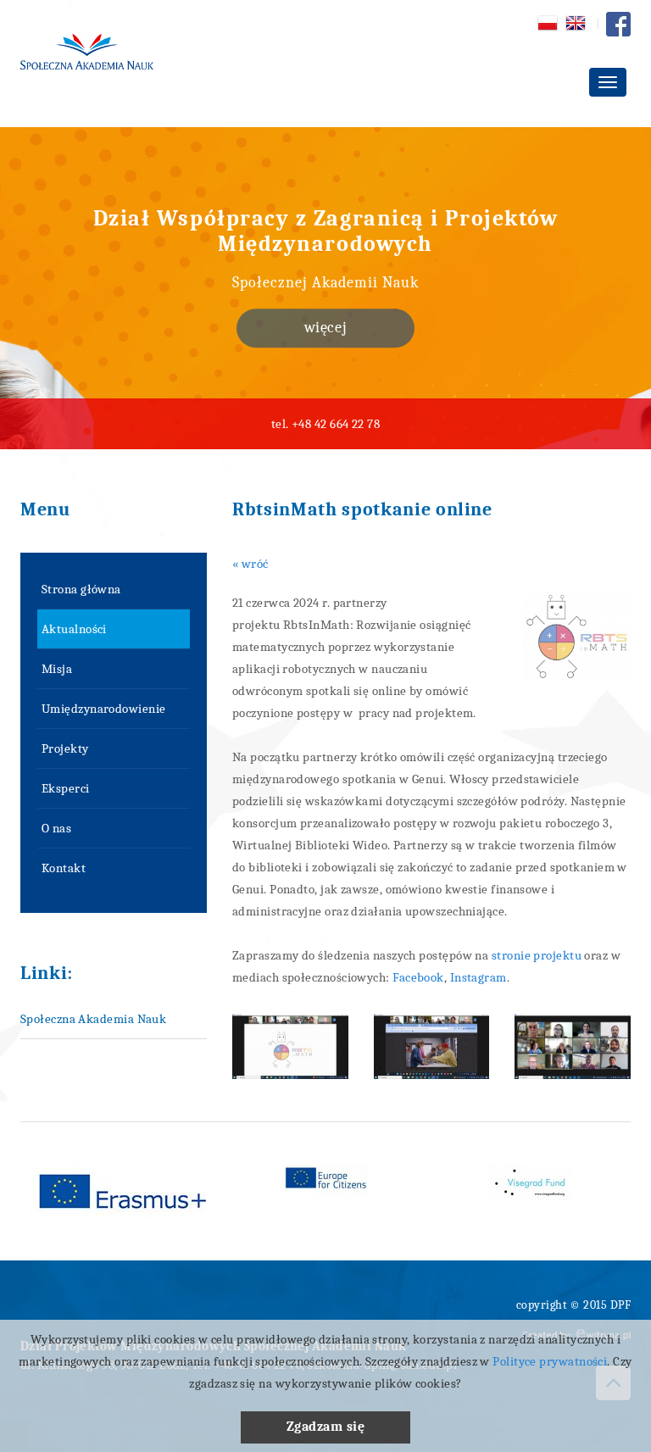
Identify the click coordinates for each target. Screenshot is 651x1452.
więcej (325, 328)
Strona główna (81, 589)
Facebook (418, 977)
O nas (56, 828)
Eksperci (66, 788)
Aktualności (74, 629)
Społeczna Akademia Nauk (93, 1018)
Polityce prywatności (549, 1361)
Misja (57, 668)
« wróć (250, 563)
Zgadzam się (325, 1426)
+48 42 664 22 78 (336, 423)
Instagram (478, 977)
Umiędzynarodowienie (104, 708)
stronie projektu (536, 955)
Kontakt (64, 868)
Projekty (65, 748)
